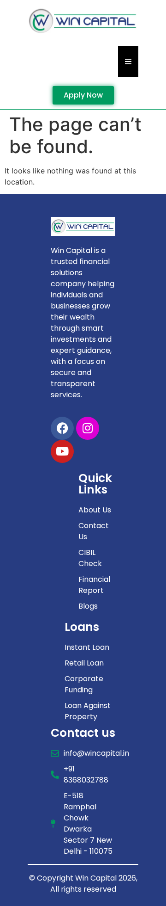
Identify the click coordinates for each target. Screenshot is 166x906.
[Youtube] (62, 451)
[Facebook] (62, 428)
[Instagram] (87, 428)
